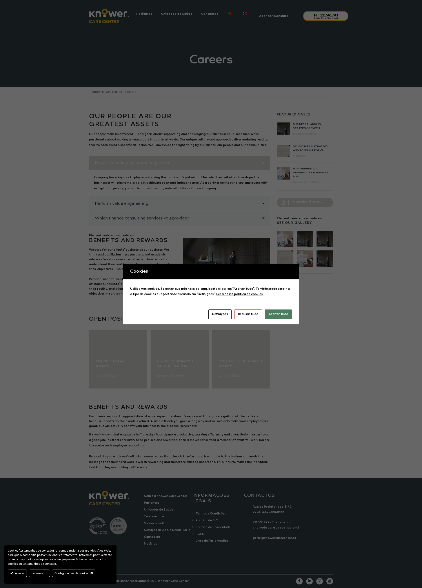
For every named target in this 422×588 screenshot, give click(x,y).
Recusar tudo (248, 314)
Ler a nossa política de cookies (239, 294)
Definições (220, 314)
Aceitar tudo (278, 314)
